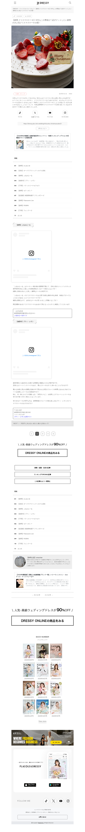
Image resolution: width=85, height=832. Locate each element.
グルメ (32, 8)
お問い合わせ (42, 817)
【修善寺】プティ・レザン (26, 180)
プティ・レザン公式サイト (23, 417)
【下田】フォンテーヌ (25, 210)
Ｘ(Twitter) (35, 117)
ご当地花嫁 (19, 16)
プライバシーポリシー (42, 812)
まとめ (20, 215)
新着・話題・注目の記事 (42, 468)
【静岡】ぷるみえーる (25, 175)
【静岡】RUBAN (23, 205)
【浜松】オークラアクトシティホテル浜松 (31, 170)
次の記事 (49, 595)
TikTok (20, 117)
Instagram (65, 117)
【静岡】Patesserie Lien (26, 200)
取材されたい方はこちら (54, 812)
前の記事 (36, 595)
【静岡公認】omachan (34, 557)
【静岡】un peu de (24, 166)
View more (42, 721)
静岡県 (29, 16)
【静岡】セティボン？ (25, 190)
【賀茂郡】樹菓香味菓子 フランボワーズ (31, 195)
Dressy (42, 3)
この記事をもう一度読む (42, 481)
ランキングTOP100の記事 (42, 474)
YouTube (50, 117)
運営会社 (28, 812)
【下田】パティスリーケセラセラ (29, 185)
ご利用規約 (33, 812)
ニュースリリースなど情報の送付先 (42, 809)
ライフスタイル (24, 8)
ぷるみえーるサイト (20, 315)
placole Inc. (41, 822)
